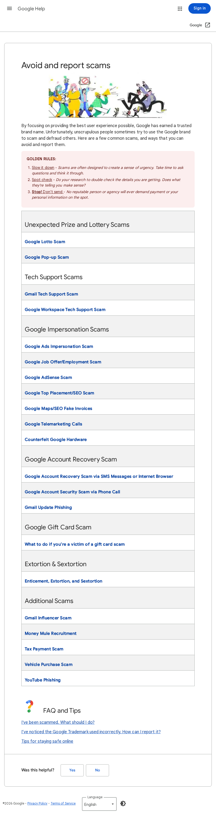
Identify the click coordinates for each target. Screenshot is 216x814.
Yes (72, 770)
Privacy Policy (37, 803)
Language (94, 797)
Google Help (31, 9)
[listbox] (99, 804)
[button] (9, 8)
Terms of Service (63, 803)
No (97, 770)
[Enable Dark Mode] (123, 803)
